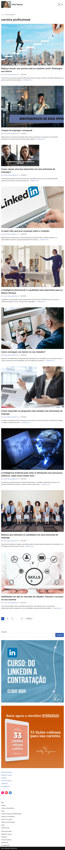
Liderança (4, 778)
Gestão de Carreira (6, 775)
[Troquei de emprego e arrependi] (32, 106)
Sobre (3, 825)
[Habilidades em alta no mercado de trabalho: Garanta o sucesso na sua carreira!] (32, 573)
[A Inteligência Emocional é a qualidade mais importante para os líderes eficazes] (32, 266)
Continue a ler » (27, 80)
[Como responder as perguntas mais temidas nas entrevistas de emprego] (32, 387)
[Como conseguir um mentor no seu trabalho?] (32, 328)
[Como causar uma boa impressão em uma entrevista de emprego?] (32, 155)
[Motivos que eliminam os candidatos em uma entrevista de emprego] (32, 511)
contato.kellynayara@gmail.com (11, 74)
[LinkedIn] (10, 792)
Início (2, 14)
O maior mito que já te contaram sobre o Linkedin (25, 231)
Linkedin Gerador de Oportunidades (11, 813)
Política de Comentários (8, 816)
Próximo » (29, 618)
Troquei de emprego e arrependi (16, 130)
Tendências (4, 783)
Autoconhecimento (6, 772)
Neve (2, 848)
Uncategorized (5, 786)
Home (3, 811)
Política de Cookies (6, 819)
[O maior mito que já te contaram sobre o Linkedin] (32, 207)
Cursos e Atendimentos (7, 808)
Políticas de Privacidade (8, 822)
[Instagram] (2, 792)
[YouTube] (6, 792)
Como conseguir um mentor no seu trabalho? (23, 352)
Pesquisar (4, 632)
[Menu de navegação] (59, 4)
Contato (3, 805)
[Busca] (62, 4)
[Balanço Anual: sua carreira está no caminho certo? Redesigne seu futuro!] (32, 44)
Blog (2, 802)
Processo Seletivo (6, 780)
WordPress (14, 848)
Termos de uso (5, 828)
